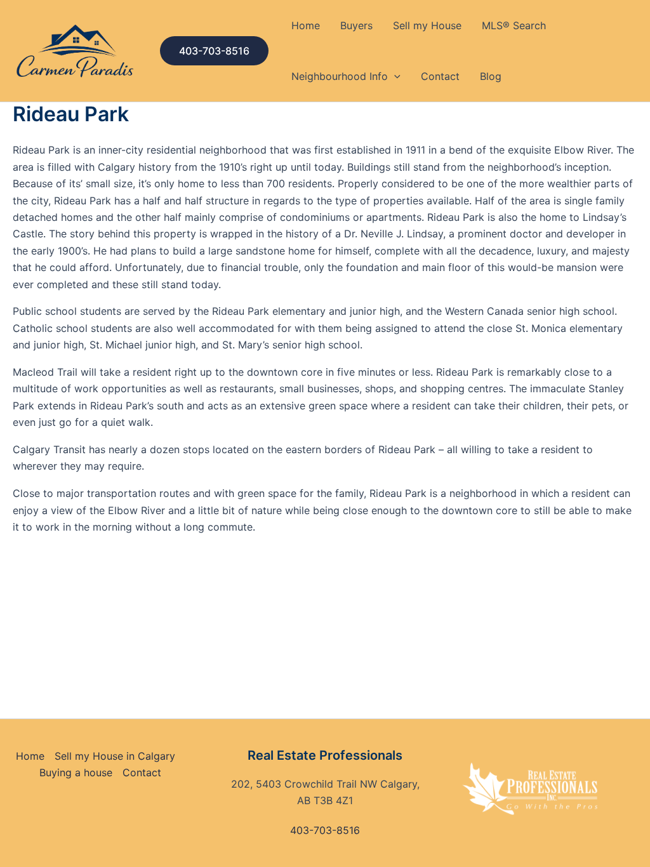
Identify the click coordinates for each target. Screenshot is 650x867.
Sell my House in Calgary (115, 756)
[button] (214, 50)
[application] (394, 76)
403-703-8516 (325, 830)
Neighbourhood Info (339, 76)
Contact (440, 76)
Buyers (356, 25)
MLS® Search (514, 25)
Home (305, 25)
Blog (490, 76)
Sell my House (427, 25)
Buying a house (75, 772)
